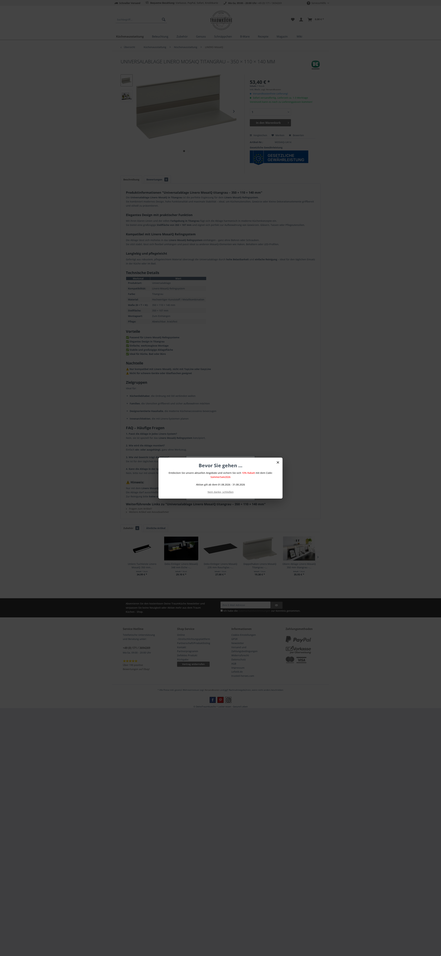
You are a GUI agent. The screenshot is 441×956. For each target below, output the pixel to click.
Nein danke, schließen (221, 492)
